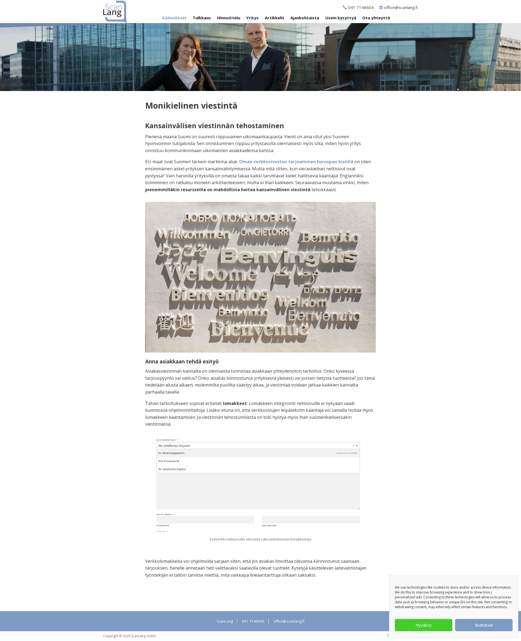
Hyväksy (424, 625)
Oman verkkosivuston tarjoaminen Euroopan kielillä (296, 162)
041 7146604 (361, 7)
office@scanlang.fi (401, 7)
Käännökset (174, 17)
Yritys (252, 17)
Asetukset (484, 625)
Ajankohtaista (304, 17)
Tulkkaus (202, 17)
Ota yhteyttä (376, 17)
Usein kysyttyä (340, 17)
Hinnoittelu (228, 17)
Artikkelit (274, 17)
